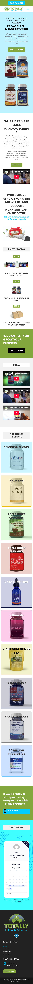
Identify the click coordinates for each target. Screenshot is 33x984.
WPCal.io (20, 901)
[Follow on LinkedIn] (16, 936)
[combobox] (16, 893)
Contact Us (7, 954)
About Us (6, 949)
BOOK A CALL (16, 3)
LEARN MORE (16, 165)
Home (5, 946)
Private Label (7, 951)
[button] (26, 868)
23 (7, 886)
